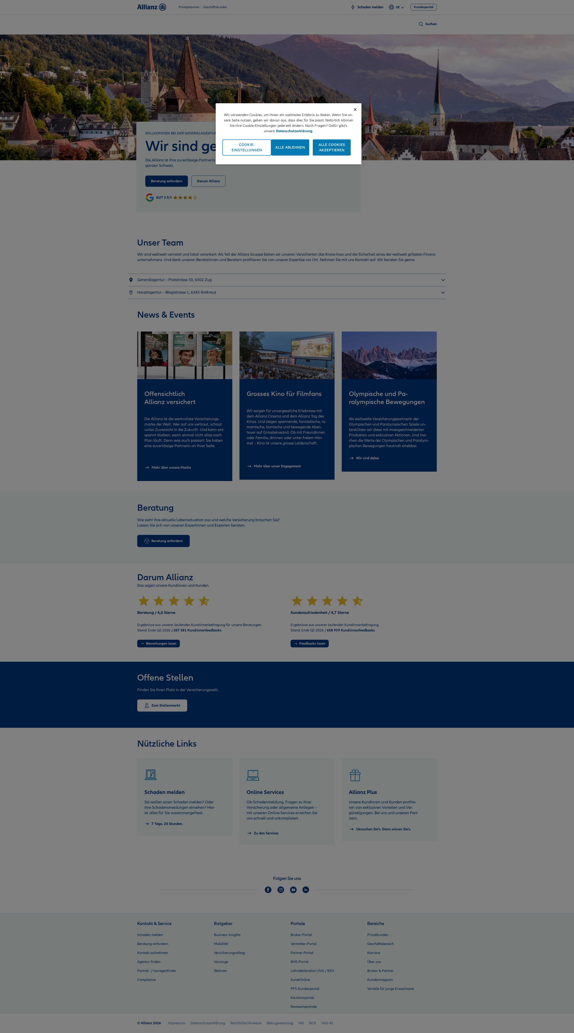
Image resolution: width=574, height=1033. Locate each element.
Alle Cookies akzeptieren (332, 147)
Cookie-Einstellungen (247, 147)
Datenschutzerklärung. (294, 131)
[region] (288, 133)
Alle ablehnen (290, 147)
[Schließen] (355, 109)
